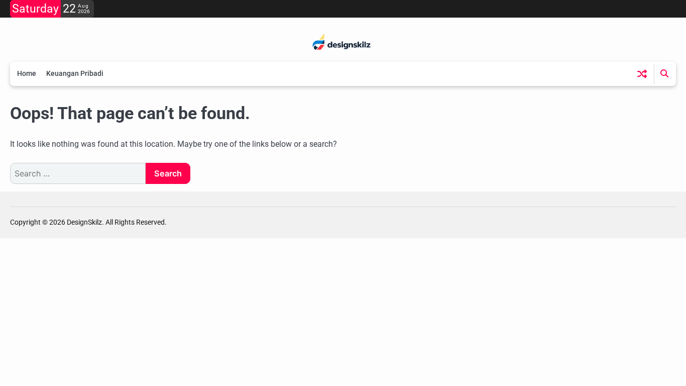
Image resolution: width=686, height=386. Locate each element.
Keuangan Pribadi (74, 73)
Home (26, 73)
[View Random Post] (642, 73)
